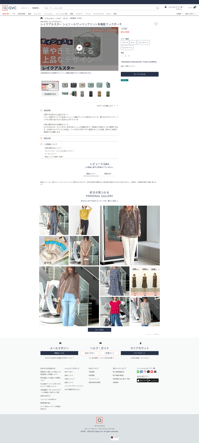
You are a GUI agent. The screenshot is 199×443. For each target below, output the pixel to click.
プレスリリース (94, 379)
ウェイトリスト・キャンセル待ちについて (58, 151)
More (99, 330)
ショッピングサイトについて (74, 386)
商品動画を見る (50, 94)
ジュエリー (79, 14)
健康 (71, 14)
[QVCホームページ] (41, 18)
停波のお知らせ (45, 396)
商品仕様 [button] (47, 138)
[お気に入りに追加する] (156, 24)
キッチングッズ (98, 14)
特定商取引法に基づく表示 (121, 379)
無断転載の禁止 (45, 403)
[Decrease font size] (117, 105)
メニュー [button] (24, 8)
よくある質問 (93, 358)
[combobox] (99, 8)
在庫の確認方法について (53, 148)
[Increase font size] (115, 105)
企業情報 (92, 372)
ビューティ (37, 14)
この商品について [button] (50, 144)
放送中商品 (21, 14)
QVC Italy (111, 429)
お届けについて (70, 379)
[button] (173, 8)
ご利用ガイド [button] (109, 353)
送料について (69, 375)
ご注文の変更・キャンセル (139, 358)
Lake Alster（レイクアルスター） (51, 21)
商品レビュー (91, 173)
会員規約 (116, 382)
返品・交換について (127, 66)
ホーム (88, 14)
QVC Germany (103, 429)
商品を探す (6, 14)
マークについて (50, 154)
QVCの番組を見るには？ (73, 389)
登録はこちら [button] (59, 353)
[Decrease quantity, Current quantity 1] (122, 56)
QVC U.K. (94, 429)
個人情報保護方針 (118, 372)
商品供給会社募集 (94, 382)
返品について (69, 382)
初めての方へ (189, 14)
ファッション (48, 14)
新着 (29, 14)
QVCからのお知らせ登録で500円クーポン (58, 358)
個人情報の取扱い (118, 375)
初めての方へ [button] (90, 353)
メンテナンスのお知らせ (48, 399)
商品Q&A (107, 173)
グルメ (108, 14)
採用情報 (92, 375)
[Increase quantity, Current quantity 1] (129, 56)
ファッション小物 (61, 14)
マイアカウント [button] (140, 353)
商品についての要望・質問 (53, 157)
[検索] (158, 8)
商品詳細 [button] (47, 110)
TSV (14, 14)
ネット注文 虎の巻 (106, 358)
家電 (115, 14)
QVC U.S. (87, 429)
